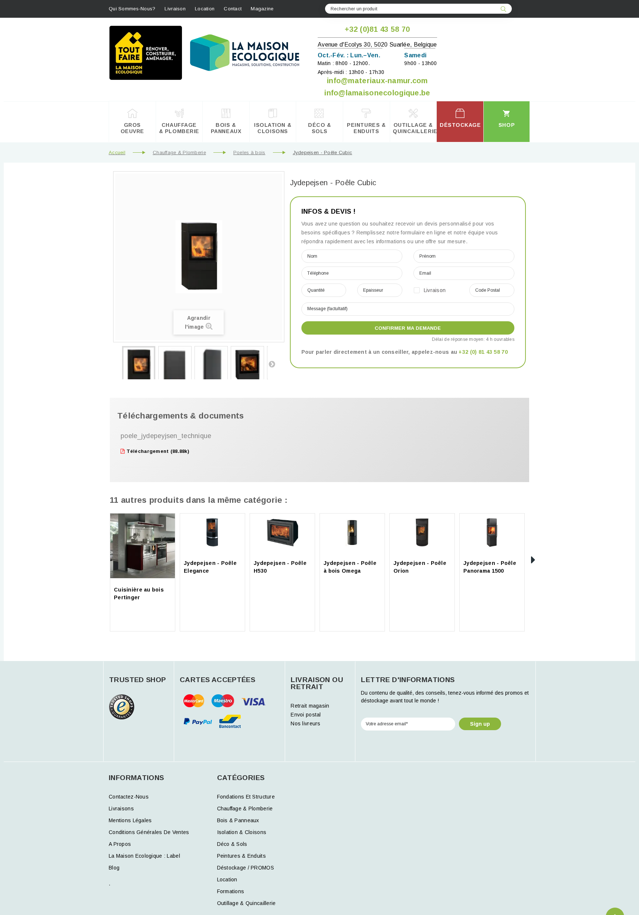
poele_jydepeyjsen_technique (166, 436)
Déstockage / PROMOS (245, 868)
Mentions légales (130, 820)
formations (230, 891)
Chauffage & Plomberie (179, 152)
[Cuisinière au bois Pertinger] (142, 546)
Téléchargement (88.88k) (157, 451)
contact (232, 8)
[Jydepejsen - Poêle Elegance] (212, 533)
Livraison (175, 8)
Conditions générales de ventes (149, 832)
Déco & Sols (232, 844)
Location (204, 8)
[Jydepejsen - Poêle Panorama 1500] (492, 533)
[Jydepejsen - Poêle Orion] (422, 533)
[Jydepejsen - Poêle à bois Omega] (352, 533)
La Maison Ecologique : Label (144, 856)
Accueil (117, 152)
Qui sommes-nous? (132, 8)
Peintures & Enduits (241, 856)
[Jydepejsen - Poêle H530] (282, 533)
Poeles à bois (249, 152)
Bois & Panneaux (238, 820)
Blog (114, 868)
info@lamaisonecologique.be (377, 93)
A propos (120, 844)
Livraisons (121, 808)
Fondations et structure (246, 797)
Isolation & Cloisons (242, 832)
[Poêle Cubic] (138, 371)
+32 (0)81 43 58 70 (377, 29)
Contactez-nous (129, 797)
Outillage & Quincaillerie (246, 903)
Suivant (271, 363)
